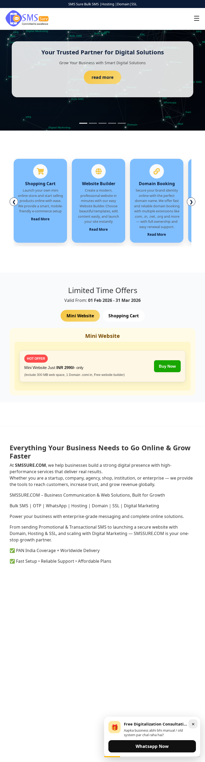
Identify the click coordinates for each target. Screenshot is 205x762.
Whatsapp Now (152, 746)
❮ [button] (14, 202)
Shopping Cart (123, 316)
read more (102, 77)
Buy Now (167, 366)
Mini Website (80, 316)
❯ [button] (191, 202)
